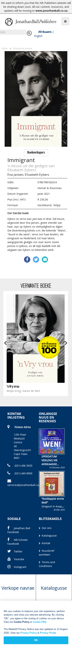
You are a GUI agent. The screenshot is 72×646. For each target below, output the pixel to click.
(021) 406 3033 (23, 465)
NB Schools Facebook (17, 541)
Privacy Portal (48, 632)
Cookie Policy (22, 622)
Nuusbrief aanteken (46, 552)
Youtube (19, 559)
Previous (5, 343)
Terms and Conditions (47, 564)
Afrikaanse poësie (22, 48)
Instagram (20, 567)
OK (36, 640)
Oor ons (46, 528)
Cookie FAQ (39, 622)
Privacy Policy (28, 632)
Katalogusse (49, 535)
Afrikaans (45, 32)
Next (66, 343)
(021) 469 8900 (23, 473)
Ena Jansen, (15, 174)
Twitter (18, 551)
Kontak (45, 543)
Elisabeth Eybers (37, 174)
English (38, 36)
